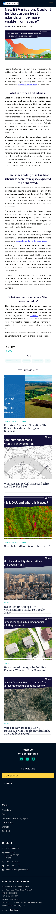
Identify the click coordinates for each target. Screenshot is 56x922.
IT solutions (7, 822)
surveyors (34, 315)
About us (6, 810)
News (9, 351)
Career (5, 827)
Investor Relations (10, 910)
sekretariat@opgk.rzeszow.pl (17, 869)
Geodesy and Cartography (15, 818)
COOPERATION (11, 775)
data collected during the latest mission (32, 241)
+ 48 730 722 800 (12, 861)
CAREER (8, 783)
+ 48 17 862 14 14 (12, 865)
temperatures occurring (27, 84)
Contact (6, 831)
